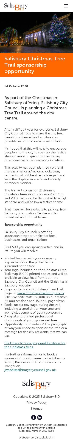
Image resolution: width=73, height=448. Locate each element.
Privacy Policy (36, 403)
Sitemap (36, 409)
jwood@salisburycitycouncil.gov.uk (30, 370)
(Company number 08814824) (36, 430)
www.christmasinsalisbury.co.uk (40, 293)
